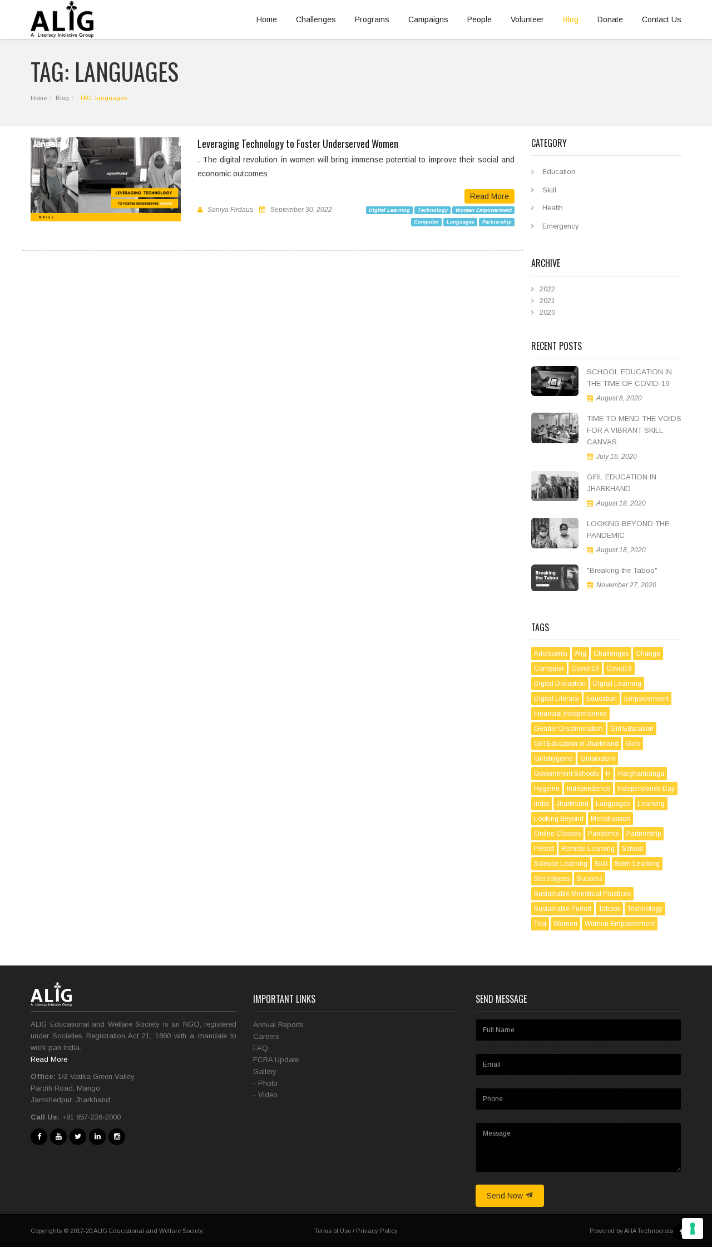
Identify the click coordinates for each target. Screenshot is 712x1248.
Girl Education (632, 728)
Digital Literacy (556, 698)
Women (565, 924)
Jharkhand (572, 804)
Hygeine (547, 789)
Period (544, 849)
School (632, 849)
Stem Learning (637, 864)
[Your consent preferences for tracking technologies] (692, 1228)
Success (589, 879)
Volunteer (527, 19)
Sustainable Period (562, 909)
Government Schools (566, 773)
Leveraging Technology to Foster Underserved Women (297, 143)
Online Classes (557, 834)
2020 (547, 312)
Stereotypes (552, 879)
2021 (547, 300)
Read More (489, 196)
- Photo (265, 1083)
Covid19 (619, 668)
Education (558, 171)
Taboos (609, 909)
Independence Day (646, 789)
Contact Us (661, 19)
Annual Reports (278, 1025)
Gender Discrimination (568, 728)
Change (648, 653)
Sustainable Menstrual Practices (582, 894)
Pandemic (603, 834)
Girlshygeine (553, 758)
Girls (633, 743)
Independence (588, 789)
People (479, 19)
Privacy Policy (377, 1230)
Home (266, 19)
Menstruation (610, 819)
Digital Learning (389, 209)
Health (552, 208)
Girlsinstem (597, 758)
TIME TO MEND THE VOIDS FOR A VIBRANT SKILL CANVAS (634, 430)
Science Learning (560, 864)
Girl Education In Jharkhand (576, 743)
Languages (460, 222)
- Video (265, 1095)
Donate (610, 19)
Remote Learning (588, 849)
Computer (426, 222)
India (541, 804)
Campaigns (428, 19)
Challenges (316, 19)
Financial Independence (570, 713)
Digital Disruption (560, 683)
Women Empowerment (484, 209)
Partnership (497, 222)
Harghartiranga (641, 773)
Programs (372, 19)
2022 (547, 289)
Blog (570, 19)
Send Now (506, 1195)
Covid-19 (585, 668)
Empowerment (646, 698)
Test (540, 924)
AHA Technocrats (648, 1230)
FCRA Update (276, 1060)
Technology (433, 209)
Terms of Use (332, 1230)
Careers (266, 1036)
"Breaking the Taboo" (622, 570)
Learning (651, 804)
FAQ (260, 1048)
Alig (580, 653)
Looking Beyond (559, 819)
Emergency (560, 226)
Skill (549, 190)
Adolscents (550, 653)
